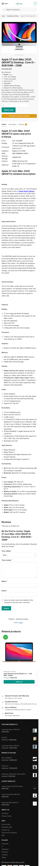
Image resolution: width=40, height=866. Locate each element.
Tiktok (4, 857)
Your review (7, 560)
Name (4, 581)
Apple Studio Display (26, 191)
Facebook (5, 844)
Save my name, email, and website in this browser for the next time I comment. (18, 601)
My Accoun (6, 824)
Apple (10, 74)
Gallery (4, 124)
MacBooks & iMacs (13, 16)
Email (4, 591)
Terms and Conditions (9, 832)
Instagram (5, 849)
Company (5, 813)
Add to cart (8, 110)
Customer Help (7, 827)
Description (12, 124)
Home (3, 16)
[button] (35, 3)
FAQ (3, 835)
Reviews (22, 124)
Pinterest (5, 852)
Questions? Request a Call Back (19, 116)
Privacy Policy (6, 816)
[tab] (4, 124)
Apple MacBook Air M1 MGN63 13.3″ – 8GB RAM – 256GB (18, 674)
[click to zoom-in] (19, 35)
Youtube (4, 855)
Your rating (6, 551)
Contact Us (5, 830)
